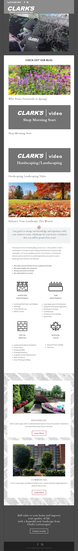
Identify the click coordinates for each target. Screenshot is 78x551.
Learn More (39, 433)
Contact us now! (39, 531)
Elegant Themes (36, 548)
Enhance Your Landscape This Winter (30, 221)
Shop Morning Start (20, 133)
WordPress (49, 548)
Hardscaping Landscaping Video (27, 176)
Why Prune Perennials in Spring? (27, 99)
